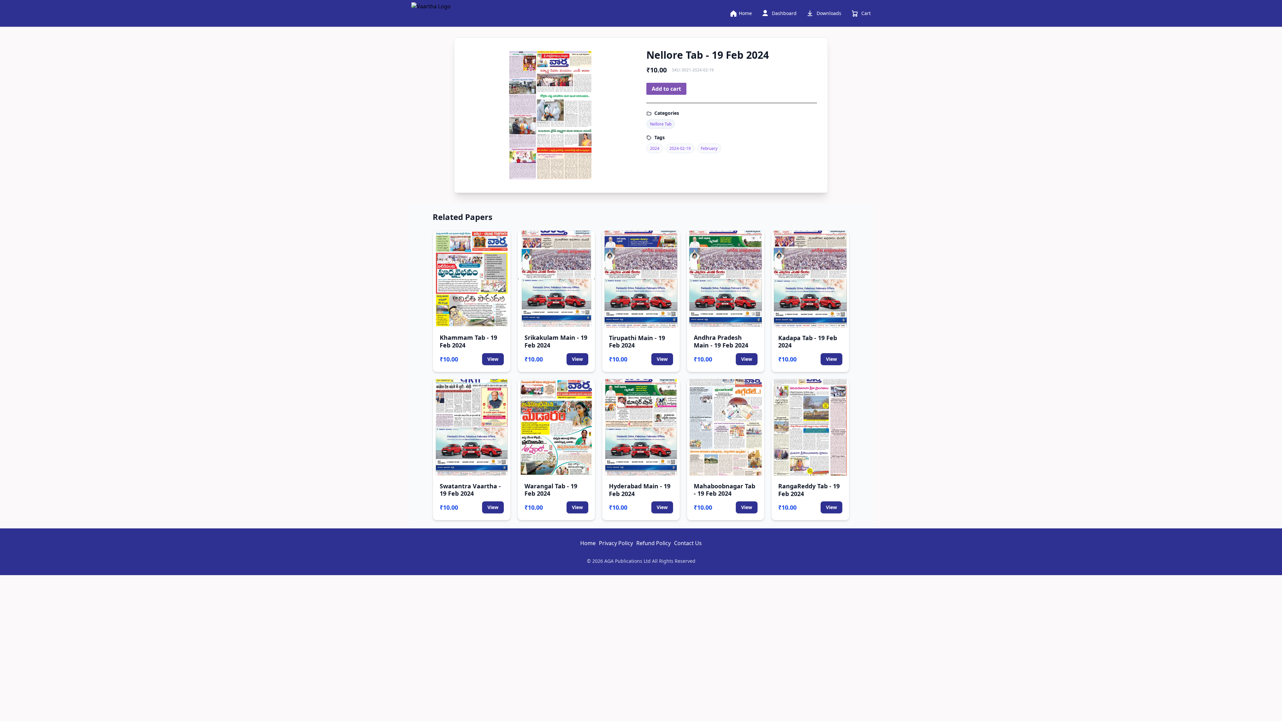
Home (588, 543)
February (709, 148)
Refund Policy (653, 543)
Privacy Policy (616, 543)
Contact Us (688, 543)
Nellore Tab (660, 124)
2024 (654, 148)
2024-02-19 (680, 148)
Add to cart (666, 88)
